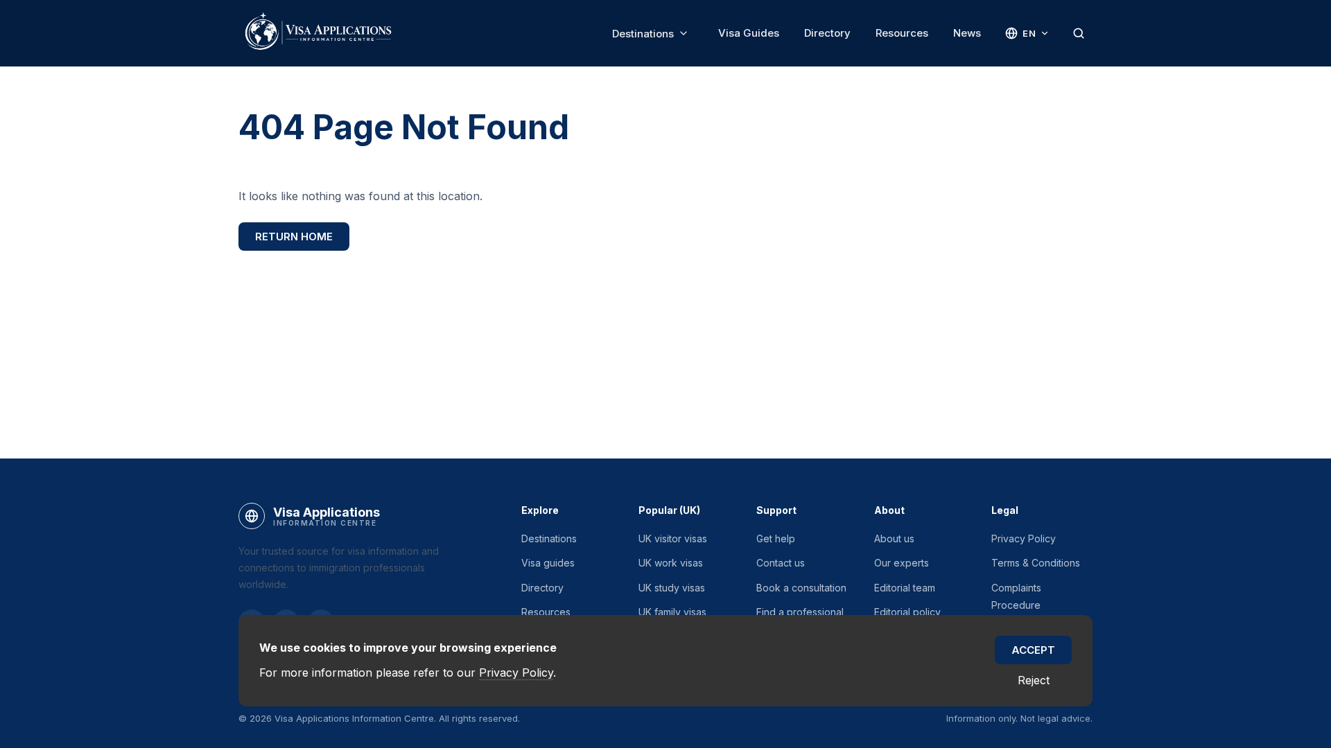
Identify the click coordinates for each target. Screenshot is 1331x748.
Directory (827, 32)
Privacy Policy (1023, 538)
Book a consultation (801, 588)
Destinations (643, 33)
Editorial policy (907, 612)
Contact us (780, 563)
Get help (775, 538)
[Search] (1079, 33)
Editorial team (904, 588)
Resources (902, 32)
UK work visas (670, 563)
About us (894, 538)
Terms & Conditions (1035, 563)
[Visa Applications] (317, 33)
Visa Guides (748, 32)
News (967, 32)
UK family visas (672, 612)
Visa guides (548, 563)
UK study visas (671, 588)
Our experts (901, 563)
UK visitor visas (672, 538)
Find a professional (800, 612)
